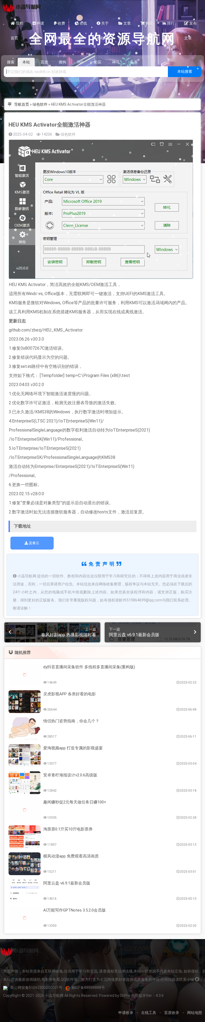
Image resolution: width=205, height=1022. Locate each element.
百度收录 (171, 1012)
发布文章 (190, 26)
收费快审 (59, 26)
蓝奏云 (33, 543)
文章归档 (124, 26)
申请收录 (38, 26)
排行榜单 (169, 26)
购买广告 (146, 26)
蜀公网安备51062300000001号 (36, 987)
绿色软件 (40, 104)
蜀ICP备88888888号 (88, 987)
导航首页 (17, 26)
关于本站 (103, 26)
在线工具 (81, 26)
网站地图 (194, 1012)
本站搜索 (184, 71)
